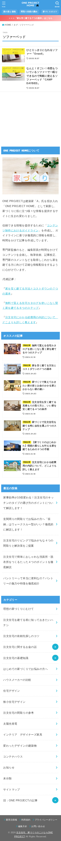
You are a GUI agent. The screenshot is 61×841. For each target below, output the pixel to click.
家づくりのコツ (50, 12)
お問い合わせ (38, 826)
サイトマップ (11, 789)
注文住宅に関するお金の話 (20, 646)
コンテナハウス (13, 756)
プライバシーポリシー (46, 819)
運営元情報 (11, 819)
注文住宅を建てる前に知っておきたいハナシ (28, 622)
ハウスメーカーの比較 (17, 679)
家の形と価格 (9, 12)
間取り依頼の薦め (29, 12)
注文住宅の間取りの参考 (18, 712)
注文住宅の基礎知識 (15, 657)
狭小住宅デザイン (14, 701)
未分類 (7, 778)
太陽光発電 (10, 723)
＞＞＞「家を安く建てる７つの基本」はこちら (30, 18)
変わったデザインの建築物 (20, 745)
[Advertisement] (27, 117)
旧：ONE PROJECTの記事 (20, 800)
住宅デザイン (11, 690)
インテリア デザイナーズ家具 (22, 734)
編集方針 (22, 826)
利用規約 (25, 819)
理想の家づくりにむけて (18, 608)
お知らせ (8, 767)
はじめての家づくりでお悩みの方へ (25, 668)
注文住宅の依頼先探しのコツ (21, 635)
